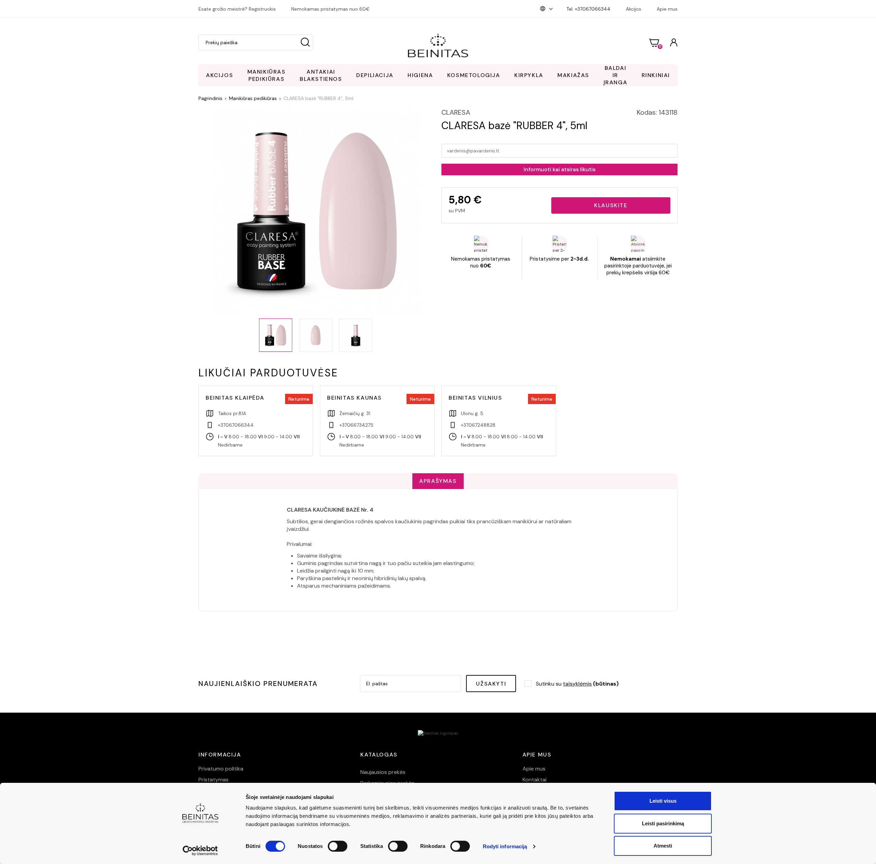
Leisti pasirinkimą (663, 823)
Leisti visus (663, 801)
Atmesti (663, 846)
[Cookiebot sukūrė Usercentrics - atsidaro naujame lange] (200, 851)
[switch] (337, 846)
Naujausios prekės (382, 772)
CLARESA (455, 112)
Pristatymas (213, 779)
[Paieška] (305, 42)
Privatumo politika (220, 768)
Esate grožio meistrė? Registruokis (237, 9)
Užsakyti (491, 683)
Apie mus (667, 9)
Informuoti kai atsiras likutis (559, 169)
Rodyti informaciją (505, 846)
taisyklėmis (577, 683)
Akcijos (633, 9)
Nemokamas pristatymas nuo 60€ (330, 9)
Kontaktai (534, 779)
